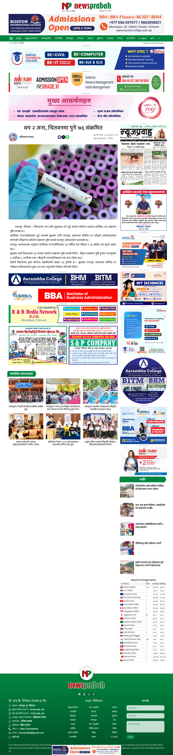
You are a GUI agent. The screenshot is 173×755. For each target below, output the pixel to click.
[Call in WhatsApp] (89, 694)
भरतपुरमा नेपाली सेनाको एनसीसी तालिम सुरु (26, 408)
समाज (90, 38)
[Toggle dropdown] (159, 38)
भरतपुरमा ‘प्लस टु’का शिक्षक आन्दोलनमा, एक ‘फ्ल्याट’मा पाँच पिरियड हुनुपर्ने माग (63, 408)
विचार (120, 38)
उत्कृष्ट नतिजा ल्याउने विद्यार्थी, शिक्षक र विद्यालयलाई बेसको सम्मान (100, 443)
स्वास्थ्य (80, 38)
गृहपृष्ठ (18, 38)
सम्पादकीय (46, 38)
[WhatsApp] (67, 137)
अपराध (110, 38)
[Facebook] (59, 137)
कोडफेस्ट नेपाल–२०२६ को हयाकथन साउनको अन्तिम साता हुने (63, 443)
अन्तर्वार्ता (131, 38)
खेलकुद (69, 38)
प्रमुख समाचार (31, 38)
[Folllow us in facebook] (79, 694)
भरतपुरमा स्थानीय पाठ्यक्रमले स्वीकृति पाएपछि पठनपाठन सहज (100, 408)
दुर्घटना (100, 38)
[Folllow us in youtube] (84, 694)
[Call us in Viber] (94, 694)
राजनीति (58, 38)
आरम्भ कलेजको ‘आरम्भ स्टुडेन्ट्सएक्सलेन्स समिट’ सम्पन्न (26, 443)
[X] (63, 137)
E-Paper (143, 38)
